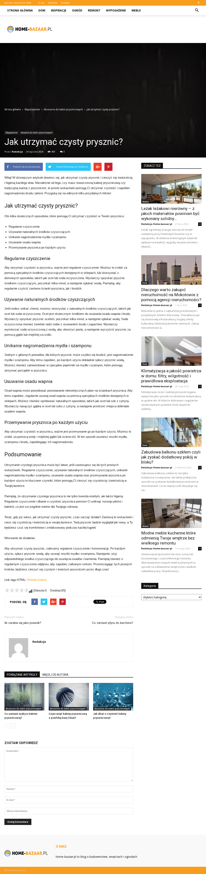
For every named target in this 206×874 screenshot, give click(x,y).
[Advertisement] (103, 77)
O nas (41, 2)
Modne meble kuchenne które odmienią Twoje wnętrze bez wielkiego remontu (168, 538)
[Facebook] (199, 3)
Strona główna (20, 10)
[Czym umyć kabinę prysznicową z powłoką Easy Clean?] (69, 696)
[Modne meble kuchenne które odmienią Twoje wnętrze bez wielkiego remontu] (171, 513)
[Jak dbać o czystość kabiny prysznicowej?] (113, 696)
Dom (41, 10)
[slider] (16, 590)
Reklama (52, 2)
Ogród (77, 10)
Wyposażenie (116, 10)
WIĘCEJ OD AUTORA (55, 674)
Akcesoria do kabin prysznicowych (37, 132)
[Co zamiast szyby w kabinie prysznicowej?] (24, 696)
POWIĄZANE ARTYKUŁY (22, 674)
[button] (197, 10)
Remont (94, 10)
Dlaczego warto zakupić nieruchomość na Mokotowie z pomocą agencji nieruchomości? (171, 294)
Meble (136, 10)
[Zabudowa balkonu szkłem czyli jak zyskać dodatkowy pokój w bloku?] (171, 432)
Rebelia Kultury (37, 579)
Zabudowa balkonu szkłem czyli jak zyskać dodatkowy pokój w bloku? (171, 457)
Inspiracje (58, 10)
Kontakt (65, 2)
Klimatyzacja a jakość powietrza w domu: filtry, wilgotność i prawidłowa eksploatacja (171, 375)
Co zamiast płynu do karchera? (112, 623)
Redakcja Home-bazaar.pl (156, 223)
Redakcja (17, 151)
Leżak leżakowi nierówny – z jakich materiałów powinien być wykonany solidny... (170, 213)
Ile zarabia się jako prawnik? (22, 623)
